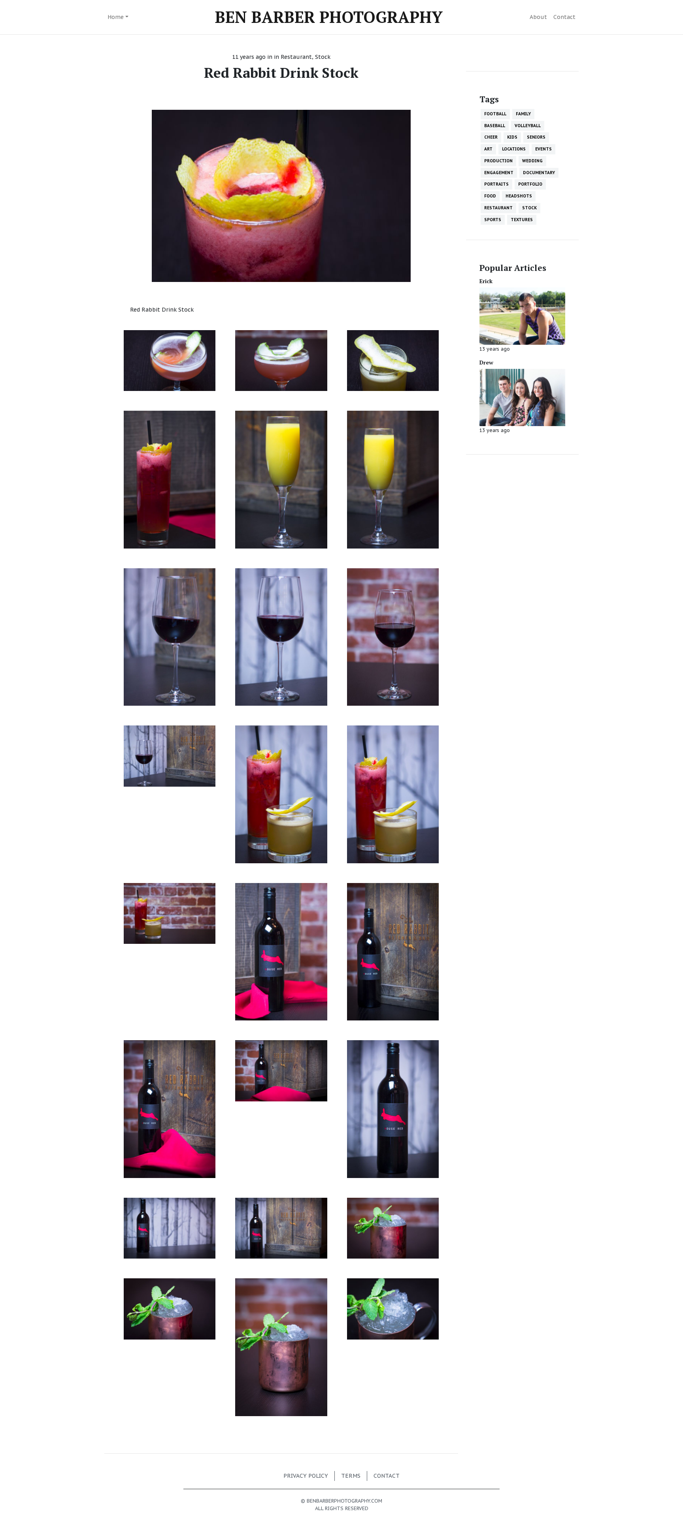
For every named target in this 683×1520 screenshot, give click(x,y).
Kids (512, 137)
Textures (522, 219)
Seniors (536, 137)
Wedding (532, 160)
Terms (350, 1475)
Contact (564, 17)
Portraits (496, 184)
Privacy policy (305, 1475)
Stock (322, 56)
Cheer (491, 137)
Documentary (539, 172)
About (538, 17)
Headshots (519, 196)
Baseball (494, 125)
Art (488, 149)
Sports (492, 219)
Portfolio (530, 184)
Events (543, 149)
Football (495, 113)
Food (490, 196)
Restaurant (296, 56)
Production (498, 160)
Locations (514, 149)
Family (523, 113)
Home (116, 17)
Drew (486, 362)
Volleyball (528, 125)
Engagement (498, 172)
